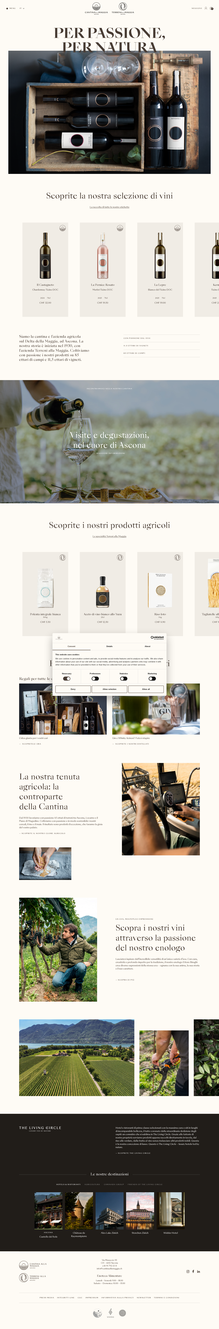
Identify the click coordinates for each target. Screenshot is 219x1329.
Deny (73, 689)
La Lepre (160, 285)
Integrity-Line (66, 1298)
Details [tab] (109, 646)
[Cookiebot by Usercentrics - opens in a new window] (153, 638)
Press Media (47, 1298)
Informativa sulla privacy (117, 1298)
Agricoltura (92, 1184)
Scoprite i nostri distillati (132, 744)
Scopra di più (126, 980)
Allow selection (109, 689)
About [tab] (147, 646)
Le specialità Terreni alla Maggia (109, 536)
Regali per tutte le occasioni (43, 679)
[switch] (95, 679)
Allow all (146, 689)
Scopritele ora (31, 744)
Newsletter (144, 1298)
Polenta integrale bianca (45, 614)
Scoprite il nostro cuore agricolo (43, 833)
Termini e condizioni (166, 1298)
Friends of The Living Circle (145, 1184)
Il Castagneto (45, 285)
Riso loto (160, 614)
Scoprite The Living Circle (134, 1153)
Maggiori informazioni (110, 453)
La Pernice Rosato (102, 285)
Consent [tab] (71, 646)
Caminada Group (114, 1184)
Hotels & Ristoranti (68, 1184)
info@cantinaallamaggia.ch (109, 1269)
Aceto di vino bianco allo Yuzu (103, 614)
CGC (80, 1298)
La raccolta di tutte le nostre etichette (109, 207)
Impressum (92, 1298)
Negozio (197, 8)
